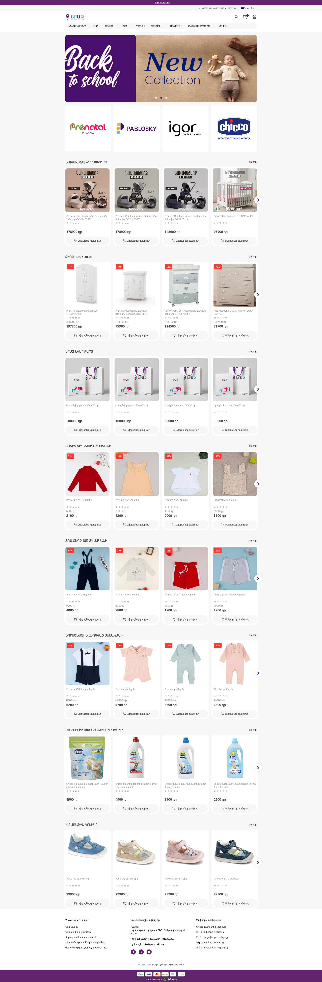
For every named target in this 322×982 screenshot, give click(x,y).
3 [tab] (166, 98)
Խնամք (139, 25)
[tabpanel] (161, 69)
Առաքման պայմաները (78, 932)
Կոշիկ (124, 25)
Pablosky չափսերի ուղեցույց (212, 937)
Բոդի (95, 25)
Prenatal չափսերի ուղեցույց (212, 947)
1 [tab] (156, 98)
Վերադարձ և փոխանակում (80, 937)
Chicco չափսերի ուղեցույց (211, 926)
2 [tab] (161, 98)
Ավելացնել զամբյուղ (89, 240)
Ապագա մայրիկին (77, 25)
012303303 (168, 938)
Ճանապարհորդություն (199, 25)
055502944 (143, 938)
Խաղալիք (155, 25)
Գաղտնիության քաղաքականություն (86, 947)
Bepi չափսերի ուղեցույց (210, 942)
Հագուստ (109, 25)
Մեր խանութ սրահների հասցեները (85, 942)
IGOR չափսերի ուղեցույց (210, 932)
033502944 (155, 938)
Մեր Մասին (71, 926)
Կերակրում (174, 25)
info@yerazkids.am (154, 944)
